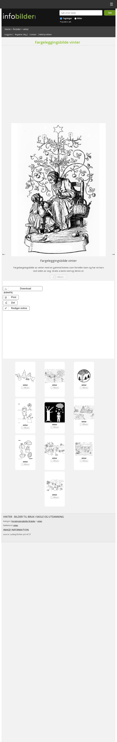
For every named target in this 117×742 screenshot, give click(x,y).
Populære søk (65, 22)
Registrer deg (21, 34)
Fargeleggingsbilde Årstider (23, 521)
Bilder (79, 18)
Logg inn (8, 34)
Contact (33, 34)
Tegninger (67, 18)
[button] (16, 308)
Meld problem (45, 34)
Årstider (17, 29)
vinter (26, 29)
